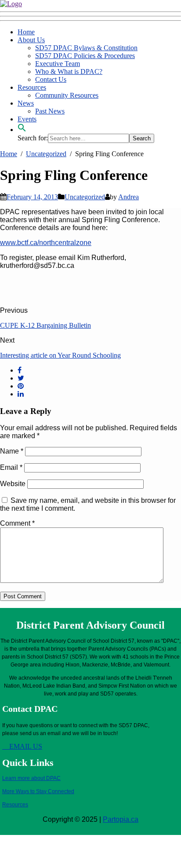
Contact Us (50, 79)
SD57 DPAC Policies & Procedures (85, 55)
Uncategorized (85, 197)
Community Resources (66, 95)
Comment (17, 523)
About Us (31, 40)
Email (11, 467)
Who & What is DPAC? (68, 71)
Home (26, 32)
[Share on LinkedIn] (21, 394)
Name (11, 451)
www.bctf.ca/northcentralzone (45, 242)
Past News (50, 111)
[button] (22, 129)
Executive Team (57, 63)
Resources (32, 87)
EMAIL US (24, 746)
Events (27, 119)
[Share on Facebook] (20, 370)
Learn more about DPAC (31, 778)
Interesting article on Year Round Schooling (60, 355)
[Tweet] (21, 378)
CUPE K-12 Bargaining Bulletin (45, 325)
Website (12, 483)
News (26, 103)
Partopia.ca (120, 819)
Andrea (128, 197)
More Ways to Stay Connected (38, 791)
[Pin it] (21, 386)
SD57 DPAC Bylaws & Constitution (86, 47)
